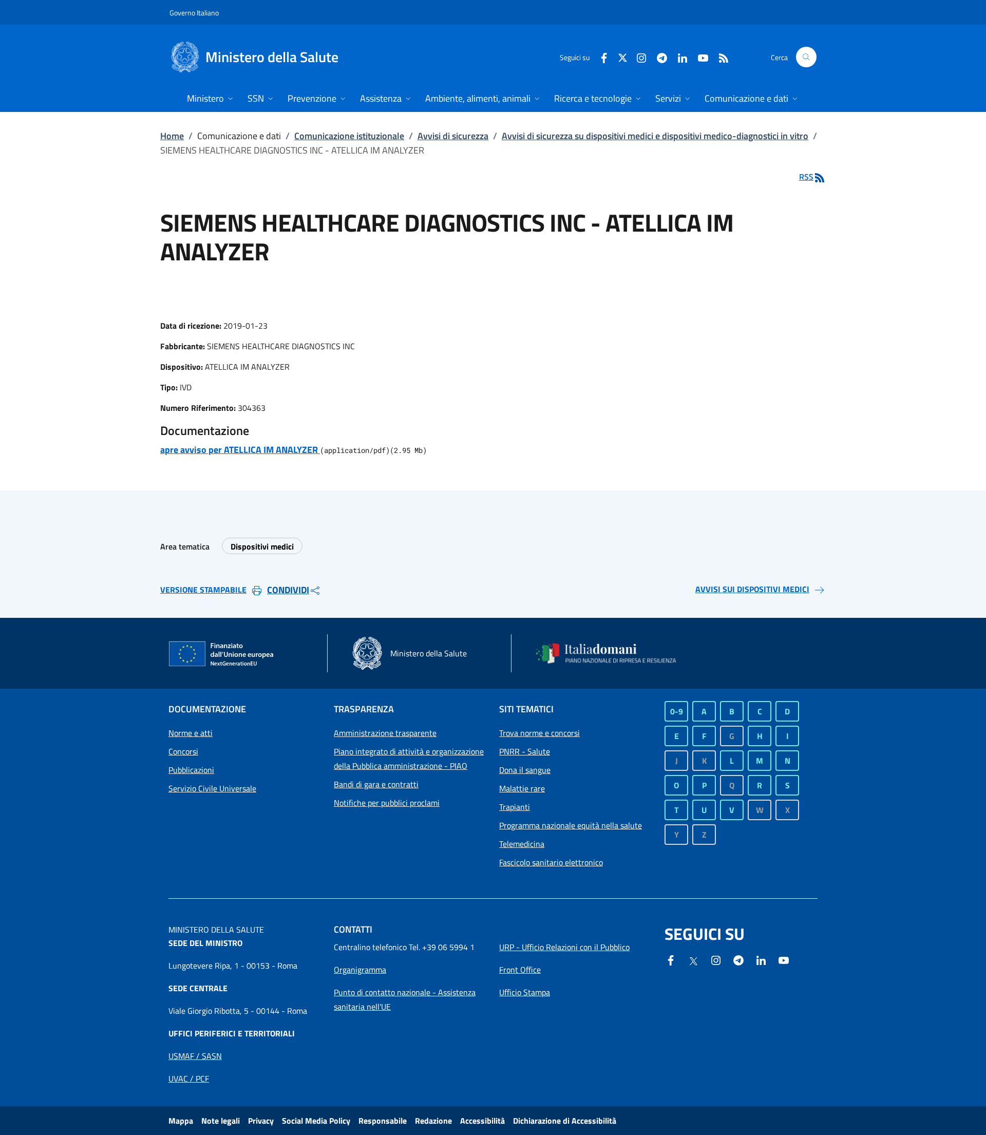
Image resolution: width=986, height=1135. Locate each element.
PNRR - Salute (524, 751)
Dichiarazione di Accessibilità (564, 1120)
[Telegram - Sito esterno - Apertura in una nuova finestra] (738, 959)
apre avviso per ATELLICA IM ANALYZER (240, 450)
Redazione (433, 1120)
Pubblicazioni (191, 770)
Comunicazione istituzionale (349, 136)
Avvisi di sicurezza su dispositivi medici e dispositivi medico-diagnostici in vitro (655, 136)
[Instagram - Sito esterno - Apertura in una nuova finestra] (637, 57)
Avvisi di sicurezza (453, 136)
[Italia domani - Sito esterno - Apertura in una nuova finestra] (612, 653)
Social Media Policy (316, 1120)
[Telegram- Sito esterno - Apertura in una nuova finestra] (658, 57)
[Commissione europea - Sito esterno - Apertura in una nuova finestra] (221, 654)
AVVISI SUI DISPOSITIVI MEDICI (752, 589)
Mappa (180, 1120)
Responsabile (382, 1120)
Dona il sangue (525, 770)
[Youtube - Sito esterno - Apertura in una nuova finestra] (699, 57)
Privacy (261, 1120)
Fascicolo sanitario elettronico (551, 862)
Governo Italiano (194, 12)
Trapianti (514, 807)
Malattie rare (522, 788)
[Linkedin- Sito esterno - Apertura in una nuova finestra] (761, 959)
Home (172, 136)
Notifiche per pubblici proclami (387, 803)
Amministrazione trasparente (385, 733)
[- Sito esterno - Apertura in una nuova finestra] (784, 959)
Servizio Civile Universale (212, 788)
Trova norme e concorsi (539, 733)
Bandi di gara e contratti (376, 784)
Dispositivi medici (262, 546)
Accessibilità (482, 1120)
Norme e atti (190, 733)
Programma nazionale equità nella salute (570, 825)
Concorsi (183, 751)
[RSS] (719, 57)
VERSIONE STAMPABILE (203, 589)
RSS (806, 177)
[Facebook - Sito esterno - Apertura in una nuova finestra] (600, 57)
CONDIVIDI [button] (288, 590)
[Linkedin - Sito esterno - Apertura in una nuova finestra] (678, 57)
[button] (806, 57)
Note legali (220, 1120)
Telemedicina (521, 844)
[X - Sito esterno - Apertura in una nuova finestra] (622, 57)
